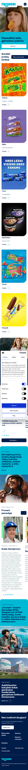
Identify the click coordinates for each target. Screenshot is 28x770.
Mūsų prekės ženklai (5, 734)
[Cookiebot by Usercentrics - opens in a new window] (19, 353)
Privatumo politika (6, 750)
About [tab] (23, 357)
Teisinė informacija (19, 748)
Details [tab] (14, 357)
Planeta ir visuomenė (18, 738)
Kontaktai (4, 743)
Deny (14, 415)
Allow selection (14, 410)
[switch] (24, 389)
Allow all (14, 405)
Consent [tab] (5, 357)
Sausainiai (4, 748)
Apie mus (18, 733)
